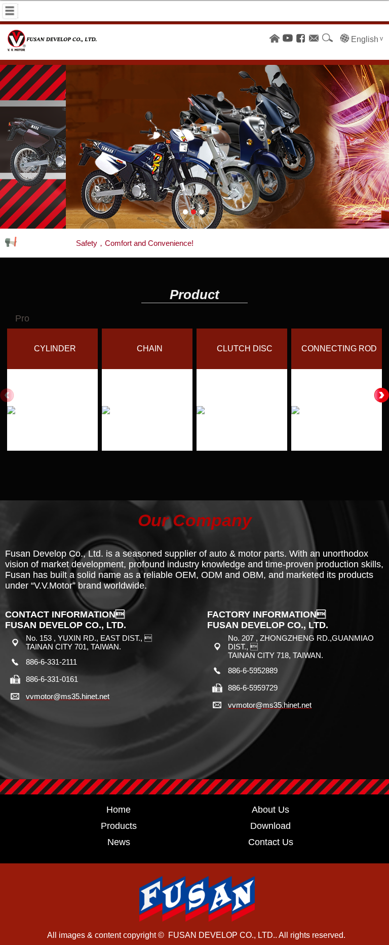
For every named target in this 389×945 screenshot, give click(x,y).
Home (118, 810)
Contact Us (270, 842)
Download (270, 826)
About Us (270, 810)
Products (119, 826)
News (118, 842)
